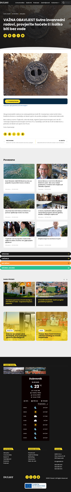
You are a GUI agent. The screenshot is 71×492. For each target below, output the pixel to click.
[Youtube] (38, 477)
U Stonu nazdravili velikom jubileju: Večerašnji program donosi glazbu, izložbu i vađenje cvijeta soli (50, 212)
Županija (40, 189)
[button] (5, 35)
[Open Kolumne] (58, 3)
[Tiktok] (34, 477)
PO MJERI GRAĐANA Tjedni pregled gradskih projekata (18, 301)
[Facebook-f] (27, 477)
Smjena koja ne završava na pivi (49, 239)
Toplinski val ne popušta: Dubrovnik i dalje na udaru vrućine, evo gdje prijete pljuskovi (18, 240)
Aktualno (22, 14)
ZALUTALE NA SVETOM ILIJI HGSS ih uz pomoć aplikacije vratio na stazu (17, 212)
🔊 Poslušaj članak (12, 101)
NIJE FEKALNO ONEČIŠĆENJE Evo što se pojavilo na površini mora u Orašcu (18, 182)
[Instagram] (30, 477)
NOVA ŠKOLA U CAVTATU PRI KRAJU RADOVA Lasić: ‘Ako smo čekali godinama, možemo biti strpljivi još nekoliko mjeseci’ (50, 183)
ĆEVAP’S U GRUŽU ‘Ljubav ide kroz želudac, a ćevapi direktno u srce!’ (50, 301)
